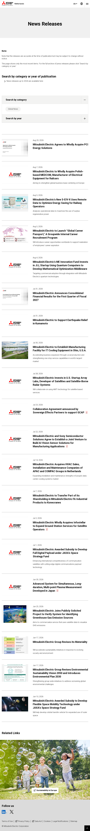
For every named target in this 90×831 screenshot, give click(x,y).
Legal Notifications (60, 821)
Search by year (14, 118)
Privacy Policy (24, 821)
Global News (13, 109)
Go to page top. (87, 828)
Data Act (38, 821)
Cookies (47, 821)
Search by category (16, 99)
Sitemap (73, 821)
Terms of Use (7, 821)
